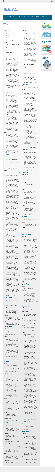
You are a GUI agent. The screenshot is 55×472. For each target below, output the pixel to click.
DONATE (9, 16)
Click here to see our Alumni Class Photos (20, 26)
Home (5, 16)
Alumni (4, 23)
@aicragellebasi (32, 469)
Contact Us (6, 19)
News (32, 16)
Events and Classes (21, 16)
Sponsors (37, 16)
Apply (14, 16)
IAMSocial (21, 469)
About (27, 16)
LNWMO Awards (44, 16)
